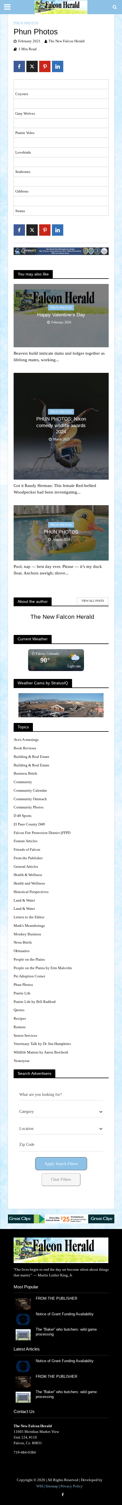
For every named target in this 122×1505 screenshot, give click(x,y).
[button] (61, 1219)
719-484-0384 (25, 1452)
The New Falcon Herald (67, 41)
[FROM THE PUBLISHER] (23, 1303)
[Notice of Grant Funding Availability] (23, 1319)
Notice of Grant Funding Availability (65, 1314)
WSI (39, 1486)
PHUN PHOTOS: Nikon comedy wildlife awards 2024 (61, 425)
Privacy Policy (71, 1486)
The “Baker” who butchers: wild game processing (66, 1332)
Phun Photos (26, 23)
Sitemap (51, 1486)
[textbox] (26, 1111)
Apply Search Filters (61, 1164)
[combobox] (61, 1111)
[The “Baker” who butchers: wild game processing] (23, 1334)
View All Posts (92, 600)
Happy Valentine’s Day (61, 314)
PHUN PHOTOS (61, 532)
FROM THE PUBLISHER (57, 1299)
